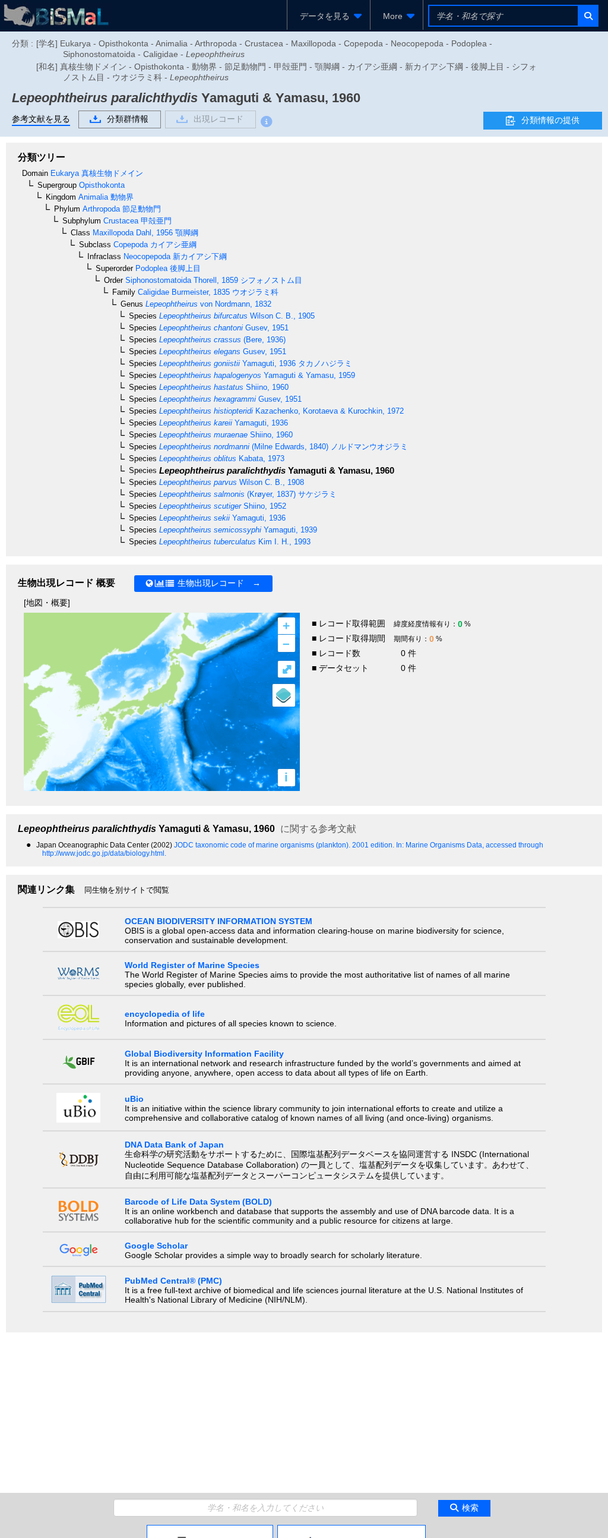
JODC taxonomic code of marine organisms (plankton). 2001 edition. (285, 845)
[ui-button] (587, 16)
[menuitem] (329, 16)
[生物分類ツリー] (210, 1529)
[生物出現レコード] (351, 1529)
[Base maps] (284, 695)
